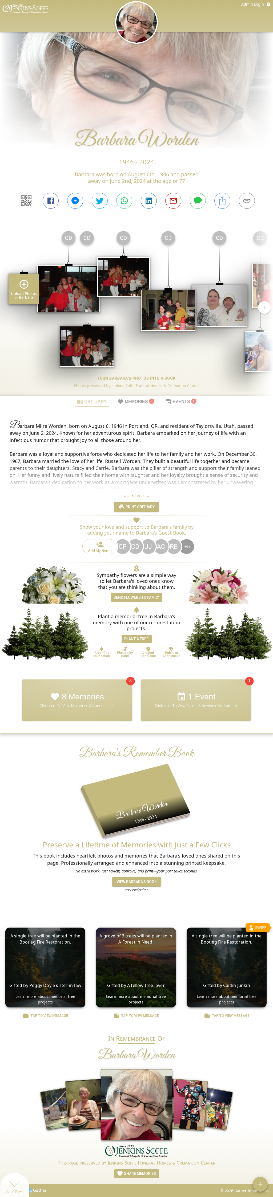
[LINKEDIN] (149, 201)
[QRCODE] (26, 201)
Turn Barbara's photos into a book (137, 378)
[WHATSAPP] (124, 201)
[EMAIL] (173, 201)
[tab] (92, 401)
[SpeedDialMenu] (260, 1184)
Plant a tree (136, 639)
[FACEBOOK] (51, 201)
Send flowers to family (136, 597)
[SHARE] (222, 201)
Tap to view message (49, 1016)
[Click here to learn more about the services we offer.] (136, 1152)
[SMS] (198, 201)
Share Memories (139, 1173)
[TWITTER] (100, 201)
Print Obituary (140, 507)
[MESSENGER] (75, 201)
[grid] (136, 311)
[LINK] (247, 201)
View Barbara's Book (137, 882)
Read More (136, 496)
